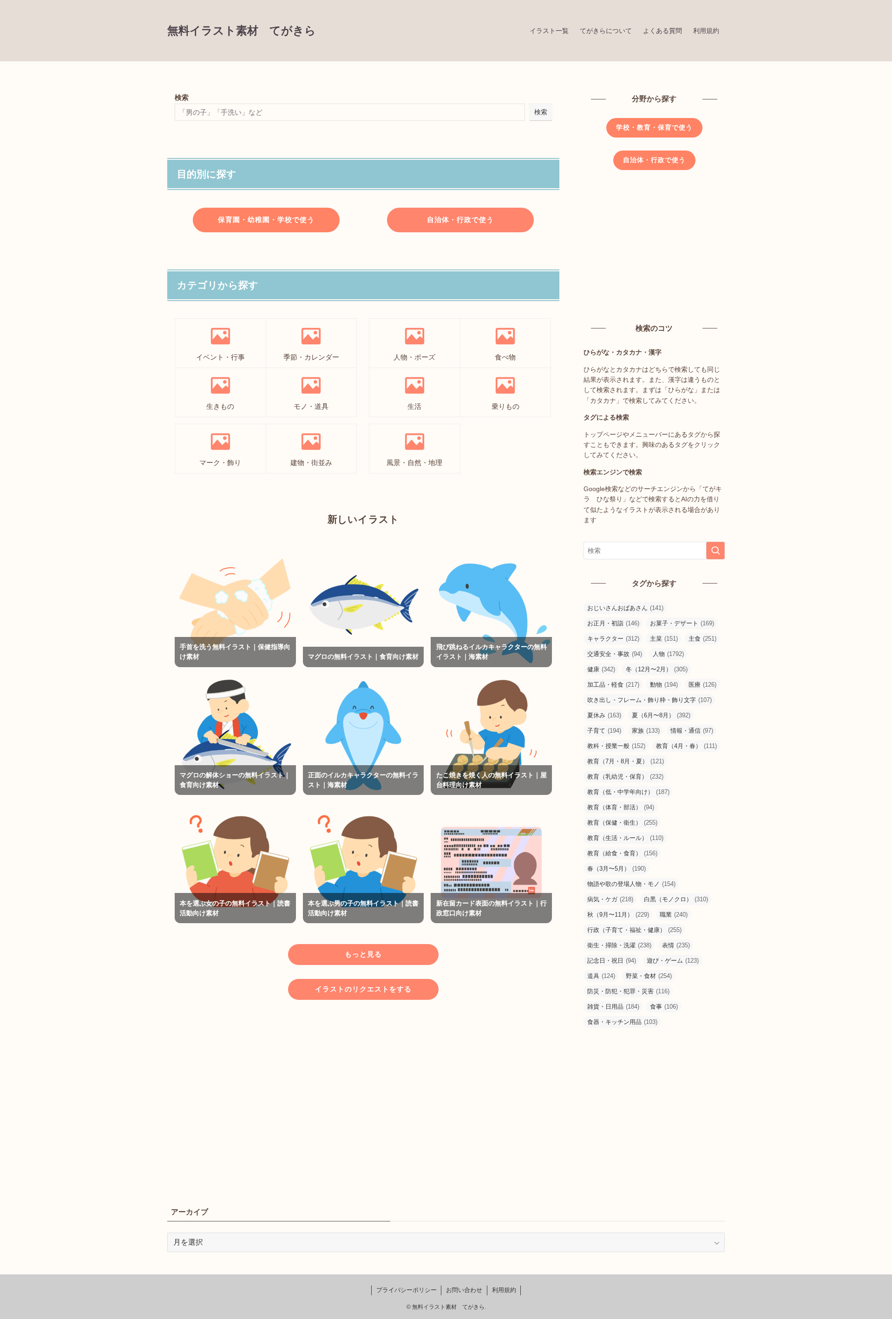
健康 (601, 669)
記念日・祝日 (611, 960)
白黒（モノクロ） (676, 899)
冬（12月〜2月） (657, 669)
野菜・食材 (649, 975)
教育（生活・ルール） (625, 837)
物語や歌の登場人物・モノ (631, 883)
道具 (601, 975)
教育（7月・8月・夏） (625, 761)
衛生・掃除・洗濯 (619, 945)
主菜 (664, 638)
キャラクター (613, 638)
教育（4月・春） (686, 745)
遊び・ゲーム (673, 960)
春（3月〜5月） (616, 868)
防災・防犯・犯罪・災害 (628, 991)
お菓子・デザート (682, 623)
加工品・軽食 (613, 684)
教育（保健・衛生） (622, 822)
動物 (664, 684)
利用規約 (504, 1289)
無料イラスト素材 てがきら (241, 30)
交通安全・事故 (614, 653)
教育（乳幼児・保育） (625, 776)
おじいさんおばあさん (625, 607)
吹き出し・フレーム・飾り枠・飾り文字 (649, 699)
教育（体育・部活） (620, 807)
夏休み (604, 715)
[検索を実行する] (715, 550)
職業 (674, 914)
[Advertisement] (363, 1093)
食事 (664, 1006)
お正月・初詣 (613, 623)
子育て (604, 730)
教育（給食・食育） (622, 853)
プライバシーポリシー (406, 1289)
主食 (702, 638)
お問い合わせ (464, 1289)
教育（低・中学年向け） (628, 791)
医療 (702, 684)
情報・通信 (691, 730)
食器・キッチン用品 (622, 1021)
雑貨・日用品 (613, 1006)
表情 (676, 945)
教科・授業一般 (616, 745)
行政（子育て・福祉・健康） (634, 929)
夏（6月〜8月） (661, 715)
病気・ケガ (610, 899)
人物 (668, 653)
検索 (182, 97)
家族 (646, 730)
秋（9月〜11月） (618, 914)
